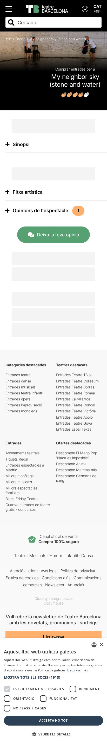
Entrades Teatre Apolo (74, 417)
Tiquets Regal (16, 459)
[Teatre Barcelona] (47, 9)
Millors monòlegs (19, 476)
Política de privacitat (78, 570)
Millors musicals (18, 482)
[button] (53, 677)
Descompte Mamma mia (76, 470)
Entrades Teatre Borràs (75, 387)
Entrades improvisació (23, 405)
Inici (8, 39)
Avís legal (49, 570)
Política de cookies (22, 577)
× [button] (101, 645)
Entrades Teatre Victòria (76, 411)
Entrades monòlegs (21, 411)
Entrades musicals (20, 387)
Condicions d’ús (56, 577)
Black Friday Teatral (21, 498)
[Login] (85, 9)
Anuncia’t (76, 584)
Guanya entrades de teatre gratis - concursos (27, 507)
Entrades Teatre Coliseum (77, 381)
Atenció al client (24, 570)
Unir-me (53, 637)
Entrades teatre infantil (24, 393)
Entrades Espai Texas (73, 429)
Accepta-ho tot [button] (53, 720)
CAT (97, 6)
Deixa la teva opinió (58, 234)
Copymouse (54, 603)
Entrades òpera (18, 399)
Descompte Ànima (71, 464)
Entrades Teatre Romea (75, 393)
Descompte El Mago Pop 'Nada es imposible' (76, 455)
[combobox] (58, 22)
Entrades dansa (18, 381)
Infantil (71, 555)
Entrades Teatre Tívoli (74, 375)
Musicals (37, 555)
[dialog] (53, 690)
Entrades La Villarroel (73, 399)
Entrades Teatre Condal (75, 405)
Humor (55, 555)
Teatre (20, 555)
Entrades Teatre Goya (74, 423)
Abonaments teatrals (22, 453)
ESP (97, 11)
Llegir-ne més (77, 670)
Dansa (20, 39)
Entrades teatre (18, 375)
